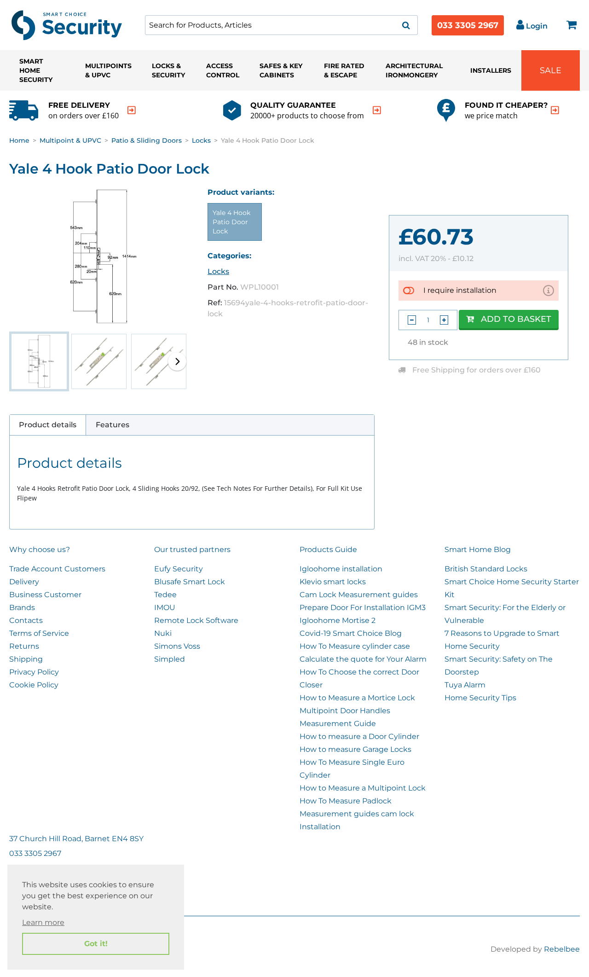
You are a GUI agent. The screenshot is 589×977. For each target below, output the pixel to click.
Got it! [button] (96, 943)
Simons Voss (177, 646)
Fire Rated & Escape (344, 70)
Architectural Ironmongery (414, 70)
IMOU (164, 607)
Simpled (169, 659)
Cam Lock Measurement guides (359, 594)
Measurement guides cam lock (357, 813)
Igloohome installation (341, 568)
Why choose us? (39, 549)
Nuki (163, 633)
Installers (490, 70)
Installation (320, 826)
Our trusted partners (192, 549)
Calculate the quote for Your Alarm (363, 659)
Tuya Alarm (465, 684)
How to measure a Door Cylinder (359, 736)
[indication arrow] (131, 110)
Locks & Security (168, 70)
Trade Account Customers (57, 568)
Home (19, 140)
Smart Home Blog (478, 549)
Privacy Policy (34, 672)
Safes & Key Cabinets (281, 70)
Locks (201, 140)
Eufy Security (178, 568)
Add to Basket (516, 319)
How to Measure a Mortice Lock (357, 697)
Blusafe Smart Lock (189, 581)
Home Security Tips (480, 697)
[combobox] (281, 25)
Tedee (165, 594)
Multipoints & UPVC (108, 70)
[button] (177, 361)
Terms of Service (39, 633)
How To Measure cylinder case (355, 646)
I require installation (460, 290)
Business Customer (45, 594)
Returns (24, 646)
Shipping (26, 659)
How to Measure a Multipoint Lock (363, 788)
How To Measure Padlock (346, 801)
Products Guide (328, 549)
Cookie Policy (33, 684)
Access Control (222, 70)
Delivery (24, 581)
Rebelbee (562, 949)
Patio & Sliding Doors (146, 140)
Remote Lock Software (196, 620)
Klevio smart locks (333, 581)
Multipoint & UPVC (70, 140)
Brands (22, 607)
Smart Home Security (35, 70)
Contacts (26, 620)
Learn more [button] (43, 922)
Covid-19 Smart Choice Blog (351, 633)
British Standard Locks (486, 568)
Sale (550, 70)
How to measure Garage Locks (355, 749)
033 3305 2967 (467, 25)
